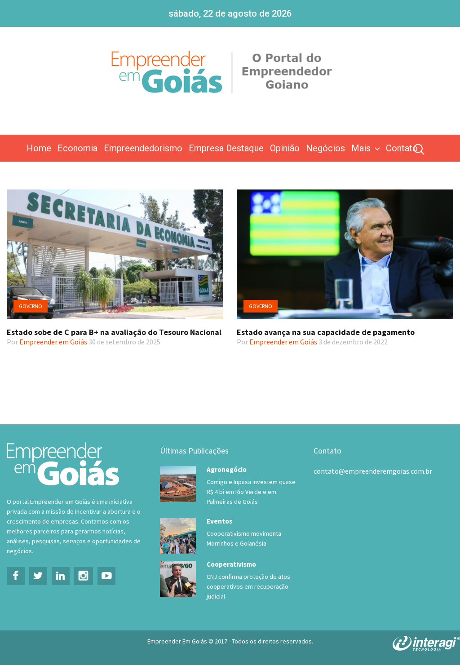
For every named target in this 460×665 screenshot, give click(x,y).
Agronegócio (227, 469)
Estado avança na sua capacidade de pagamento (326, 332)
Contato (402, 148)
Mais (361, 148)
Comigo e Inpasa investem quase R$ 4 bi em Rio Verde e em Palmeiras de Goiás (251, 492)
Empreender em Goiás (53, 341)
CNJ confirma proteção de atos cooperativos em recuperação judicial (248, 586)
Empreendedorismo (143, 148)
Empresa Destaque (226, 148)
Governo (30, 306)
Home (39, 148)
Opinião (285, 148)
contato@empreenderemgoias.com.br (373, 471)
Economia (77, 148)
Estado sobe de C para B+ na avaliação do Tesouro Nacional (114, 332)
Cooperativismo (231, 564)
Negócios (325, 148)
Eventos (219, 521)
